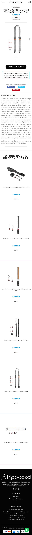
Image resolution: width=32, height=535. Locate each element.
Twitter (21, 86)
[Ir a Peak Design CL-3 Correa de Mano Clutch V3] (16, 174)
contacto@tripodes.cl (16, 509)
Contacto (16, 496)
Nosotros (16, 500)
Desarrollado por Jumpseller (16, 528)
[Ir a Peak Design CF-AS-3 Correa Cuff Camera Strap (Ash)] (16, 276)
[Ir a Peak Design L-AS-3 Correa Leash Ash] (16, 378)
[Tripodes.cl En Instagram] (18, 489)
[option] (16, 39)
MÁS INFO (16, 199)
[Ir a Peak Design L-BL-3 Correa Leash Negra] (16, 327)
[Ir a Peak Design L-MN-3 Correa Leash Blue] (16, 429)
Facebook (11, 86)
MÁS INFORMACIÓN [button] (16, 19)
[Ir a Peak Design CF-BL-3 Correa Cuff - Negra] (16, 225)
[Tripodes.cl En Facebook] (13, 489)
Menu (4, 2)
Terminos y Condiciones (16, 498)
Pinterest (16, 89)
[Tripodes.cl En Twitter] (16, 489)
